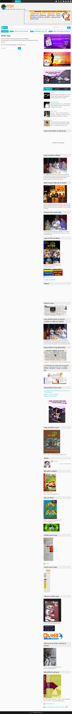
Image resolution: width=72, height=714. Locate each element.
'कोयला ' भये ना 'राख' (54, 102)
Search (69, 28)
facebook (58, 1)
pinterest (71, 1)
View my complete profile (65, 463)
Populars (48, 88)
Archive (66, 88)
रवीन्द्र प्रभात (55, 461)
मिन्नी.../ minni (53, 111)
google (61, 1)
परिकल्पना (43, 14)
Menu (19, 1)
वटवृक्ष (32, 712)
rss (63, 1)
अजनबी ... (53, 93)
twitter (56, 1)
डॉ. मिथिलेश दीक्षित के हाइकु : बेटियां (36, 31)
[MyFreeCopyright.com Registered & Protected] (55, 707)
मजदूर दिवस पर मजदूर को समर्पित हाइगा (17, 31)
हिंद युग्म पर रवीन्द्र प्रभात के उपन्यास (51, 394)
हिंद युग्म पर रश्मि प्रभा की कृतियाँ (51, 396)
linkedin (66, 1)
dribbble (68, 1)
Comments (57, 88)
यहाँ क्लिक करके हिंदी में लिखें (50, 279)
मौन (51, 120)
